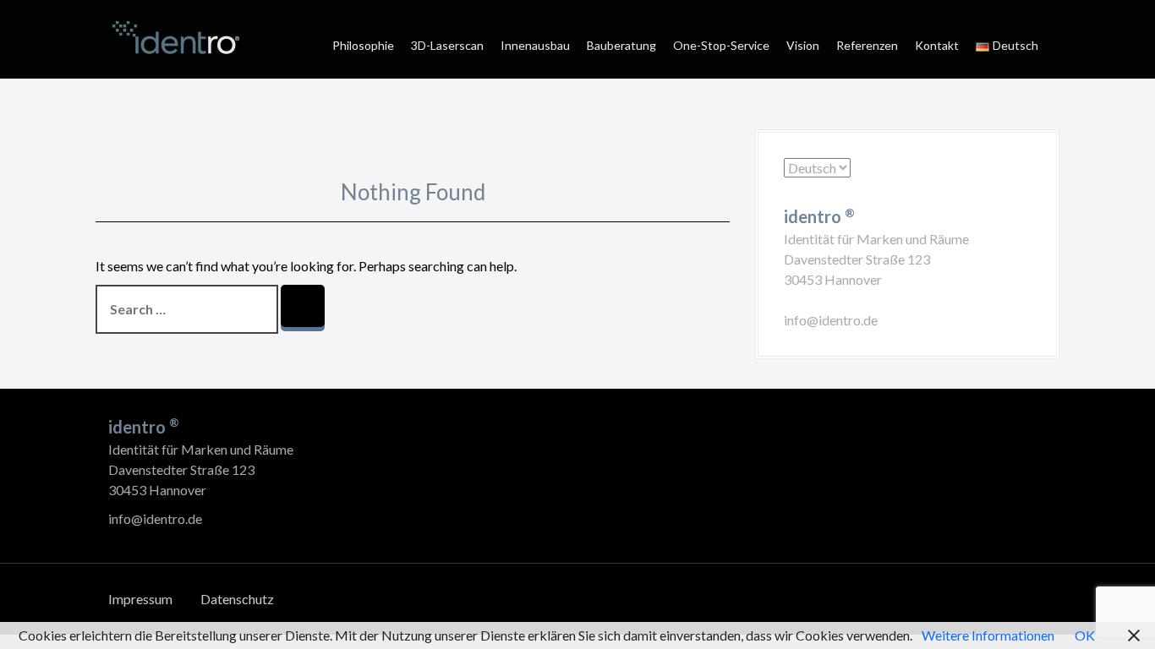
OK (1085, 635)
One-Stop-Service (721, 45)
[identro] (176, 38)
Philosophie (363, 45)
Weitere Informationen (988, 635)
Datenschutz (237, 599)
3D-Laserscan (447, 45)
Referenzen (867, 45)
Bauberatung (621, 45)
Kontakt (937, 45)
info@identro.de (831, 320)
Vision (802, 45)
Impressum (140, 599)
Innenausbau (535, 45)
